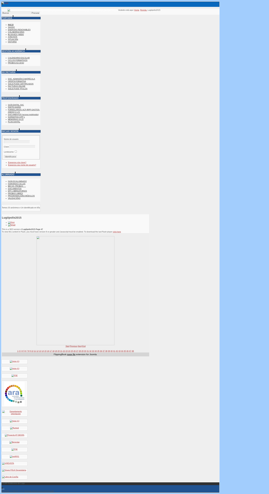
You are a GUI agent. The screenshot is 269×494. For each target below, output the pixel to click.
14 (43, 351)
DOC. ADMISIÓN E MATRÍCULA (21, 79)
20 (59, 351)
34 (96, 351)
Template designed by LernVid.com (39, 491)
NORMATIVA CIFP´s (16, 117)
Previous (73, 346)
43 (119, 351)
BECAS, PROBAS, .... (17, 186)
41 (114, 351)
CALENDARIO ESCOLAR (19, 58)
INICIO (11, 25)
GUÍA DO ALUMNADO (17, 181)
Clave (6, 147)
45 (125, 351)
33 (93, 351)
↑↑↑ (3, 488)
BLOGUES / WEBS (16, 34)
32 (90, 351)
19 (56, 351)
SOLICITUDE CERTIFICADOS (20, 84)
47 (130, 351)
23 (67, 351)
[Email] (11, 225)
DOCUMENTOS (14, 189)
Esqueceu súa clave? (17, 162)
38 (106, 351)
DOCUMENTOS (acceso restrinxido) (23, 114)
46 (127, 351)
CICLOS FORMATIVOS (17, 60)
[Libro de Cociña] (10, 477)
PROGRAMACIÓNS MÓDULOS (21, 196)
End (84, 346)
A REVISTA (12, 37)
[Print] (11, 222)
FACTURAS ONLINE (16, 86)
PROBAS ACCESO (16, 63)
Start (67, 346)
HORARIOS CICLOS (16, 184)
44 (122, 351)
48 (133, 351)
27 (77, 351)
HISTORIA (12, 42)
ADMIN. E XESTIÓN (72, 10)
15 (45, 351)
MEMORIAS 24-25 (16, 119)
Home (136, 10)
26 (74, 351)
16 (48, 351)
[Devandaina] (14, 470)
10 (32, 351)
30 (85, 351)
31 (88, 351)
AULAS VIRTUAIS (90, 10)
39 (109, 351)
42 (117, 351)
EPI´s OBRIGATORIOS (17, 191)
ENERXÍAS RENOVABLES (19, 30)
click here (117, 232)
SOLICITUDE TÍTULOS (17, 89)
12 (37, 351)
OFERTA (21, 10)
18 (53, 351)
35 (98, 351)
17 (51, 351)
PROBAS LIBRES (15, 193)
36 (101, 351)
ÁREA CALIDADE (53, 10)
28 (80, 351)
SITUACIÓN (13, 39)
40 (112, 351)
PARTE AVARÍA (14, 107)
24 (69, 351)
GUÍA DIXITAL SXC (16, 105)
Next (80, 346)
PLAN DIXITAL (14, 122)
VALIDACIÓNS (14, 198)
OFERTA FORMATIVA (17, 81)
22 (64, 351)
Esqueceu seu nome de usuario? (22, 165)
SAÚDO (11, 27)
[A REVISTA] (8, 463)
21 (61, 351)
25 (72, 351)
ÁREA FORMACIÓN (35, 10)
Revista (143, 10)
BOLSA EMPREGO (108, 10)
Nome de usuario (11, 139)
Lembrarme (9, 152)
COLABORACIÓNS (16, 32)
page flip (71, 354)
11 (35, 351)
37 (104, 351)
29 (82, 351)
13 (40, 351)
